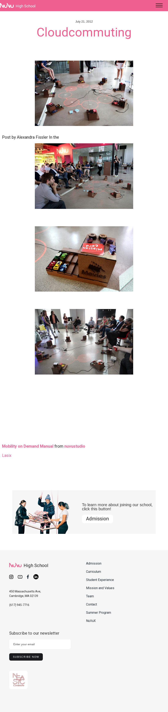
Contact (91, 604)
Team (90, 596)
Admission (97, 519)
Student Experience (100, 580)
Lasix (6, 455)
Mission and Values (100, 588)
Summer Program (98, 613)
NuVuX (91, 621)
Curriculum (93, 572)
